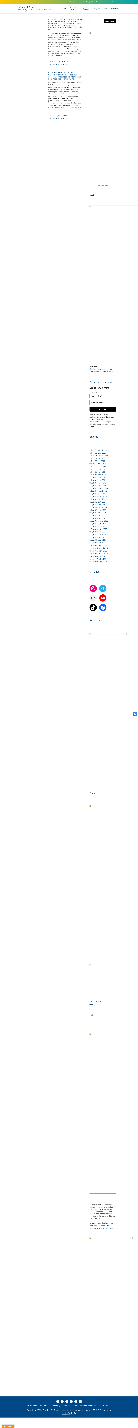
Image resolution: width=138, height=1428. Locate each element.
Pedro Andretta (69, 1413)
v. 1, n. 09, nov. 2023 (98, 472)
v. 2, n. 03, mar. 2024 (99, 483)
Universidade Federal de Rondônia (42, 1406)
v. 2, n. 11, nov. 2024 (98, 505)
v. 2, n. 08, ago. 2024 (98, 496)
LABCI (94, 1410)
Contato (107, 1406)
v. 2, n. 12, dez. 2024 (98, 507)
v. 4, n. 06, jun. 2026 (98, 556)
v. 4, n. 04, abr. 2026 (98, 551)
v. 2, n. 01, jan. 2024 (98, 477)
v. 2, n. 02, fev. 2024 (98, 480)
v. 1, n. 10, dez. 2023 (58, 116)
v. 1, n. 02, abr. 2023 (98, 453)
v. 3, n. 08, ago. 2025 (98, 529)
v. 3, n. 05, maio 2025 (99, 521)
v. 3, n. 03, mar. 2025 (59, 61)
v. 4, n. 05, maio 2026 (99, 554)
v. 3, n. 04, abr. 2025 (98, 518)
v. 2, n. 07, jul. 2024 (98, 494)
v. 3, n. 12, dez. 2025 (98, 540)
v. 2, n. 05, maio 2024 (99, 488)
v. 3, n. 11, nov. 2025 (98, 537)
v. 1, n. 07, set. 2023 (98, 466)
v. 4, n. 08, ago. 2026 (98, 562)
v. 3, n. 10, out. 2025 (98, 534)
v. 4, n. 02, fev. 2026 (98, 545)
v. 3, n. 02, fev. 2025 (98, 513)
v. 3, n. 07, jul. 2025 (98, 526)
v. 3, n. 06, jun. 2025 (98, 524)
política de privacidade (100, 417)
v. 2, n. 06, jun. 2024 (98, 491)
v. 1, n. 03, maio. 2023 (99, 456)
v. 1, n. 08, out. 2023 (98, 469)
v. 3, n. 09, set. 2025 (98, 532)
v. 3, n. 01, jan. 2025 (98, 510)
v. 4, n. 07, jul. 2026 (98, 559)
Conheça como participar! (101, 369)
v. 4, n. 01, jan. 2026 (98, 543)
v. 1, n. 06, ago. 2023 (98, 464)
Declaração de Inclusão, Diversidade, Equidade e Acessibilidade (102, 1226)
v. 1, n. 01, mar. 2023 (98, 450)
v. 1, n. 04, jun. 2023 (98, 458)
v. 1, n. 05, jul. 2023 (97, 461)
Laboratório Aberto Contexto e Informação (80, 1406)
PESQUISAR (109, 21)
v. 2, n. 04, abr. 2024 (98, 485)
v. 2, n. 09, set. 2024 (98, 499)
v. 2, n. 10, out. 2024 (98, 502)
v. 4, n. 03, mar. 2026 (99, 548)
